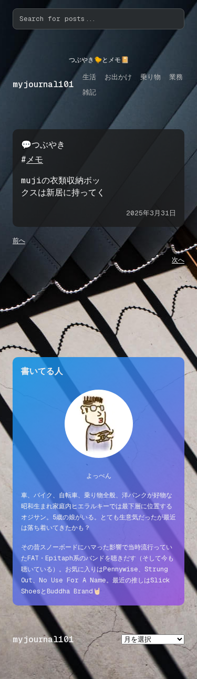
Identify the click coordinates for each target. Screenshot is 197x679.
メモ (34, 159)
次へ (178, 260)
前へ (19, 240)
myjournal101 (43, 84)
